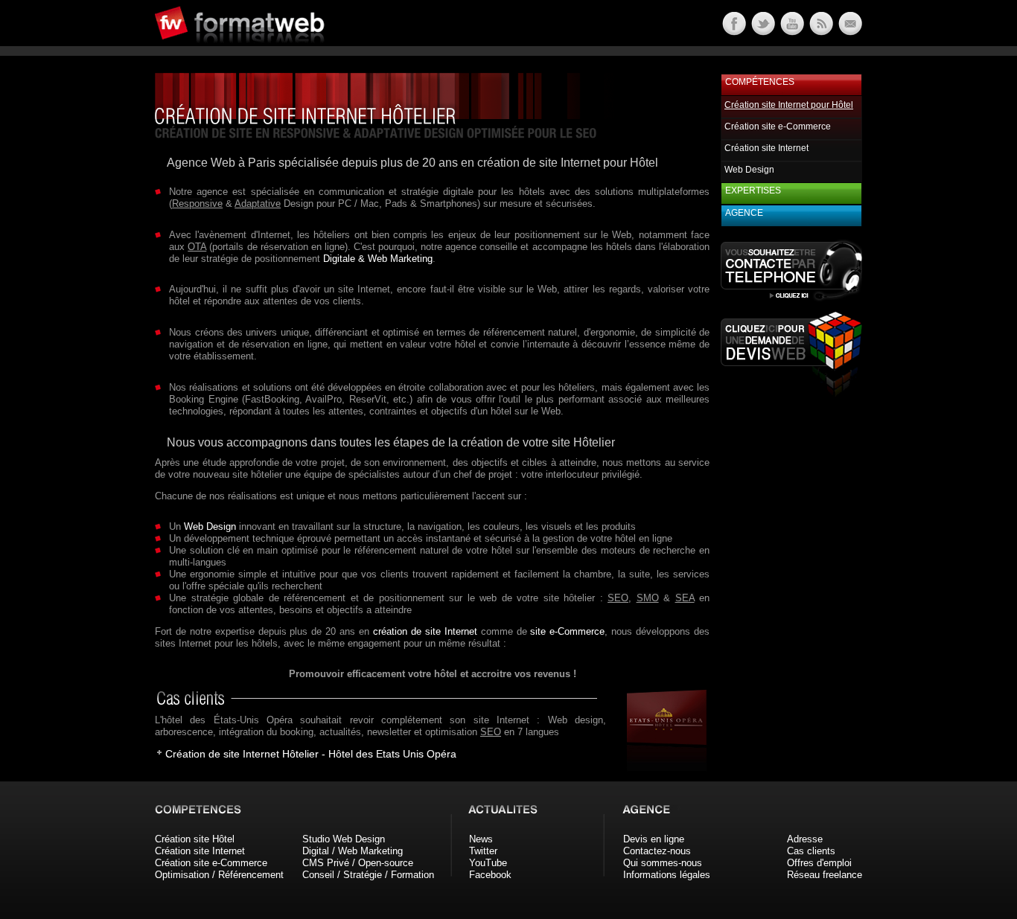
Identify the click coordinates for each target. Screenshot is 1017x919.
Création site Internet (766, 148)
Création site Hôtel (195, 839)
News (481, 839)
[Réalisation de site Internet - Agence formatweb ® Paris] (662, 767)
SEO (618, 597)
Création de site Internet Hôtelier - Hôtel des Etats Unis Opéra (310, 754)
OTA (197, 246)
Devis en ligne (653, 839)
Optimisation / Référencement (219, 874)
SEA (685, 597)
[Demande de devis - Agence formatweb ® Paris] (791, 392)
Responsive (197, 203)
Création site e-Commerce (777, 126)
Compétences (759, 82)
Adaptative (258, 203)
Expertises (753, 190)
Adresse (805, 839)
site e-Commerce (567, 631)
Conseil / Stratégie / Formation (368, 874)
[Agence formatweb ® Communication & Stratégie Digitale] (296, 51)
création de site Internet (425, 631)
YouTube (488, 862)
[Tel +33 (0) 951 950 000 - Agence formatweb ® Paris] (791, 300)
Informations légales (666, 874)
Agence (744, 213)
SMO (648, 597)
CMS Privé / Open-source (357, 862)
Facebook (490, 874)
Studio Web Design (343, 839)
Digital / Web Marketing (352, 850)
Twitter (483, 850)
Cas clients (811, 850)
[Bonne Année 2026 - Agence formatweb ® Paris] (820, 31)
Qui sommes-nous (662, 862)
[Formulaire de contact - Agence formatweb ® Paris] (849, 31)
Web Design (210, 526)
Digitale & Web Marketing (378, 258)
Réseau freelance (824, 874)
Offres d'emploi (819, 862)
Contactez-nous (657, 850)
